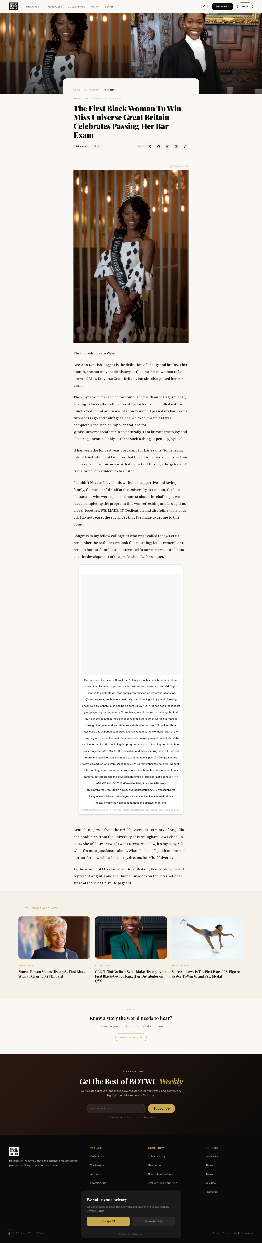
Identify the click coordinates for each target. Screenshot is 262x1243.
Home (76, 89)
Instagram (212, 1156)
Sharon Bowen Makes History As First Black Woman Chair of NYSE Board (51, 973)
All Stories (96, 1174)
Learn (109, 6)
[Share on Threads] (167, 146)
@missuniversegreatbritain (96, 431)
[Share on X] (149, 146)
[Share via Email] (176, 146)
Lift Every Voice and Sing (162, 1183)
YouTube (211, 1183)
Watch (95, 6)
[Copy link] (185, 146)
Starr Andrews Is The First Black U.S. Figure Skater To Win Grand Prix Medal (206, 973)
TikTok (209, 1174)
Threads (211, 1165)
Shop (245, 6)
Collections (77, 6)
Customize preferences (131, 1234)
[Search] (204, 6)
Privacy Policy (96, 1210)
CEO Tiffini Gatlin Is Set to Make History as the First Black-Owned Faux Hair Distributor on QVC (130, 976)
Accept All (108, 1221)
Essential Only (153, 1221)
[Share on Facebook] (158, 146)
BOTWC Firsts (92, 89)
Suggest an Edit (181, 166)
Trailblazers (53, 6)
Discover (32, 6)
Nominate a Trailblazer (161, 1174)
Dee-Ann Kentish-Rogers (115, 809)
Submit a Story (131, 1037)
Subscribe (222, 6)
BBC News (105, 843)
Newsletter (154, 1165)
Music (97, 146)
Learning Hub (98, 1183)
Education (81, 146)
